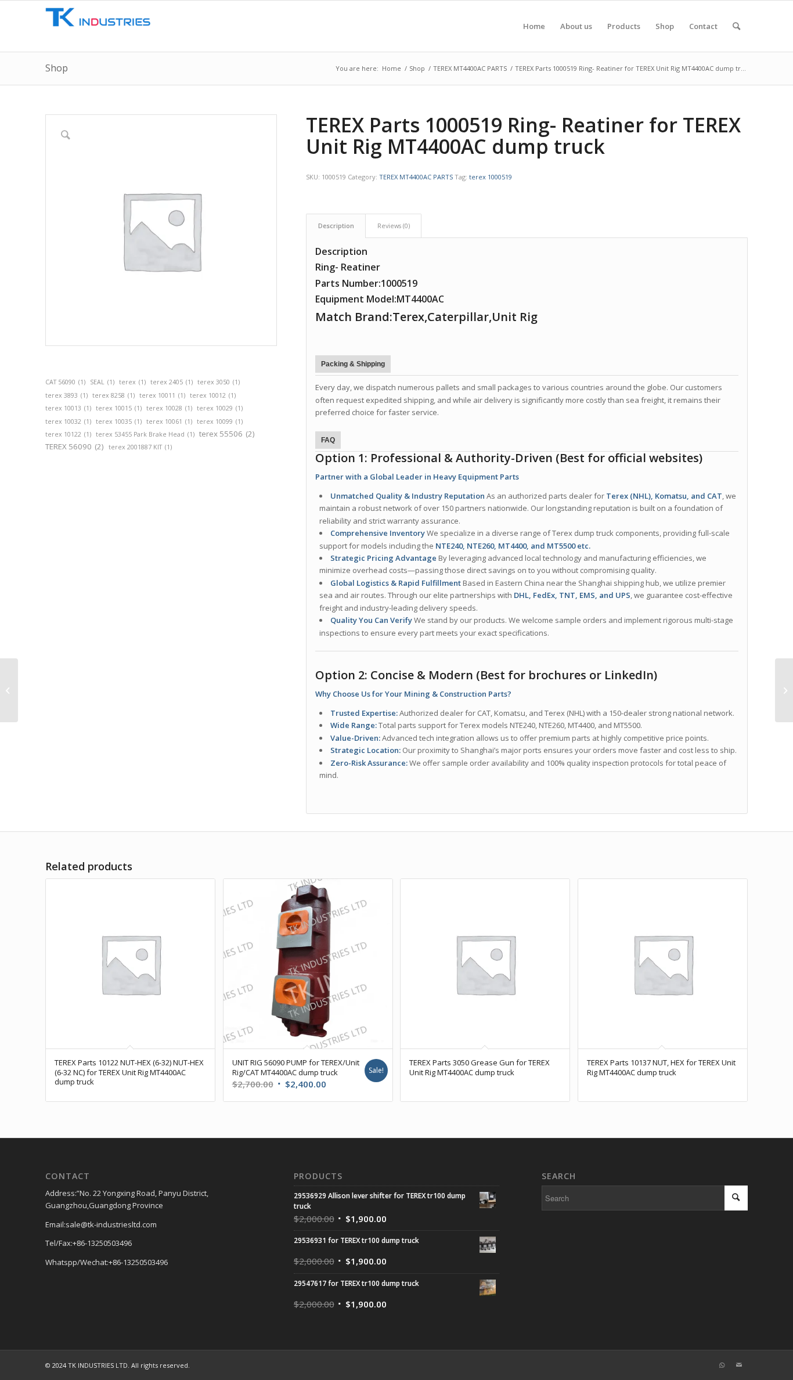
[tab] (336, 225)
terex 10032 (68, 421)
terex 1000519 (490, 176)
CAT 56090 (65, 382)
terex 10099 (220, 421)
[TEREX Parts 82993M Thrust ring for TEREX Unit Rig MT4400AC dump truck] (9, 690)
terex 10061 (169, 421)
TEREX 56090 (74, 446)
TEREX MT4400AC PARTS (416, 176)
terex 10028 (169, 408)
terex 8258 (113, 395)
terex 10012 (213, 395)
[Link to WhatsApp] (721, 1365)
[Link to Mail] (739, 1365)
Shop (56, 68)
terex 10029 (220, 408)
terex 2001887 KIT (140, 447)
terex (132, 382)
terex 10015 (119, 408)
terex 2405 (171, 382)
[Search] (736, 26)
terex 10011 (162, 395)
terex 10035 (119, 421)
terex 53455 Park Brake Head (145, 434)
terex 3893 (66, 395)
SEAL (102, 382)
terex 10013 (68, 408)
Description (336, 225)
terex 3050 (218, 382)
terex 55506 (227, 433)
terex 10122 (68, 434)
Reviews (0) (393, 225)
